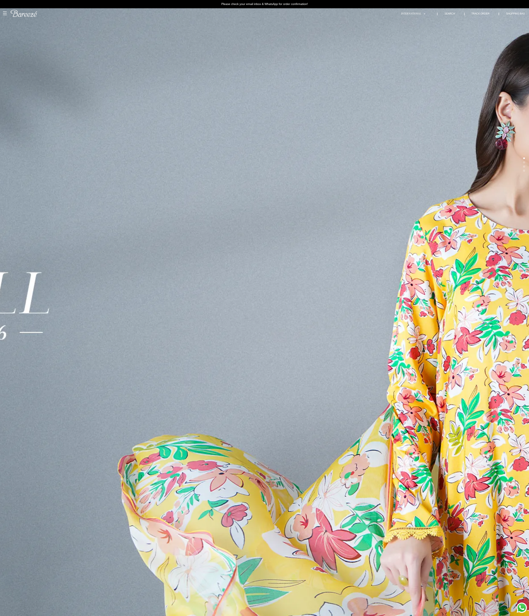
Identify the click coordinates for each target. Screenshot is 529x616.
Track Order (480, 13)
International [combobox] (411, 13)
